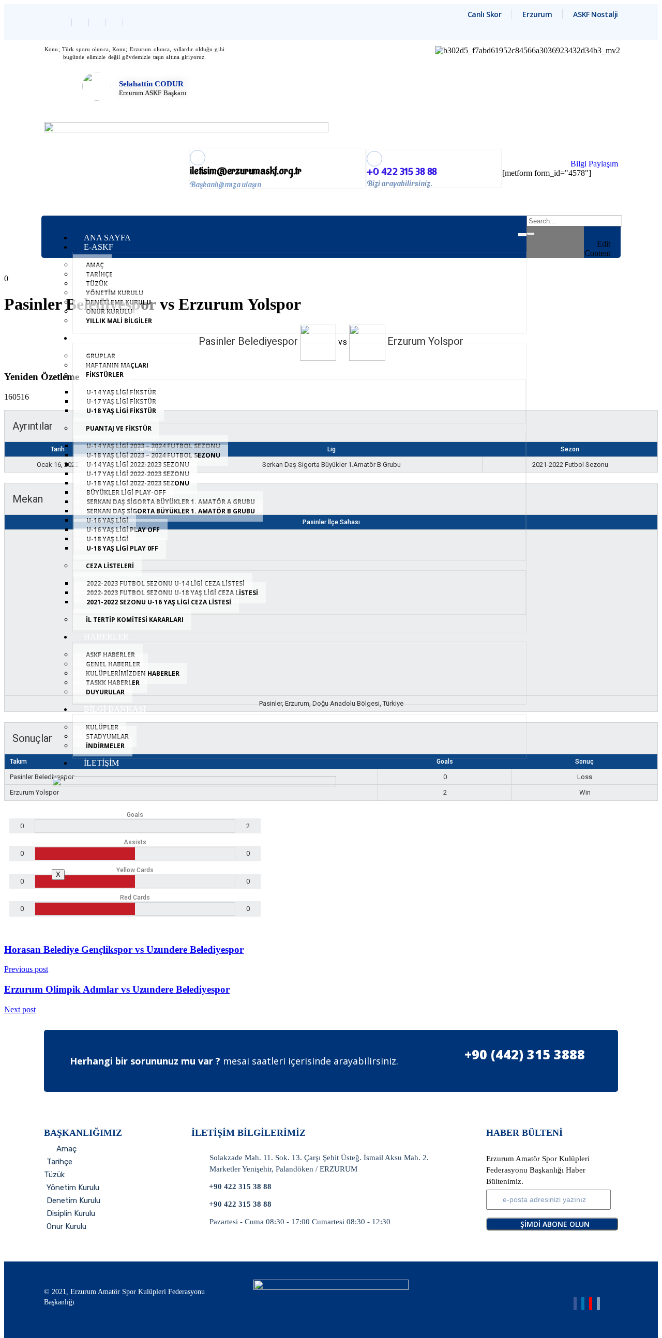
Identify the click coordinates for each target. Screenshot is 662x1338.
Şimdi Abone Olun (555, 1224)
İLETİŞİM (101, 762)
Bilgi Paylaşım (594, 163)
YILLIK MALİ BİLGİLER (119, 320)
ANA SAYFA (107, 237)
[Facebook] (64, 22)
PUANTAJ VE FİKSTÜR (119, 428)
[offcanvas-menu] (606, 222)
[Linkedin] (98, 22)
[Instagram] (115, 22)
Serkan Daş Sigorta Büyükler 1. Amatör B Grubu (170, 511)
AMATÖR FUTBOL (119, 337)
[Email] (598, 1303)
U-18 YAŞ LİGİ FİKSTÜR (121, 410)
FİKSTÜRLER (105, 374)
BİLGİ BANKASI (115, 709)
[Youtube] (590, 1303)
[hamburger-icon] (522, 234)
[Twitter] (81, 22)
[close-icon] (606, 234)
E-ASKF (98, 246)
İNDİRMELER (105, 745)
